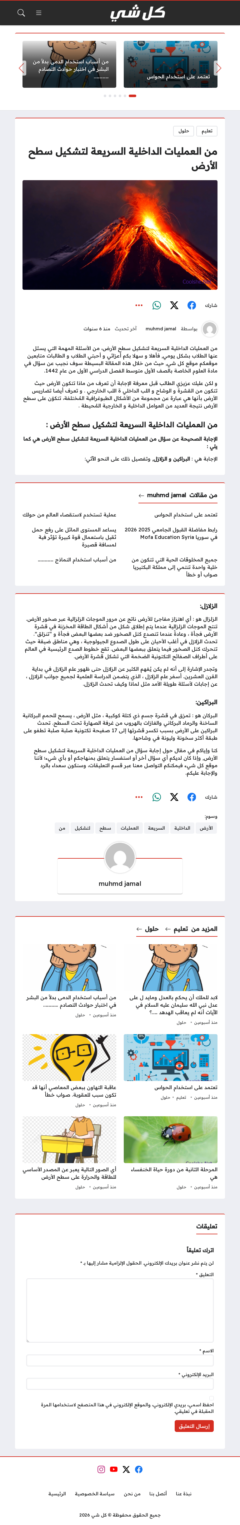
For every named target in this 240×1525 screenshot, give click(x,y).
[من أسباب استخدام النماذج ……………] (69, 567)
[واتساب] (156, 305)
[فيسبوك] (191, 305)
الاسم (206, 1351)
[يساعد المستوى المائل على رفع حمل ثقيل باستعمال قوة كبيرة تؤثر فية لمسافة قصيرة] (69, 537)
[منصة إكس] (174, 305)
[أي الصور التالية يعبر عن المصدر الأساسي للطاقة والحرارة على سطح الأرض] (69, 1153)
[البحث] (21, 13)
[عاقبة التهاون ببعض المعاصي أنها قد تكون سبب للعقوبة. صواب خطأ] (69, 1071)
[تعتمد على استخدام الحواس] (171, 64)
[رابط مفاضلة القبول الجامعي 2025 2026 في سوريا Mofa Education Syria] (171, 537)
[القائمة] (38, 13)
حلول (183, 131)
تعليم (207, 131)
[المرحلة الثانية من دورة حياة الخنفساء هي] (171, 1153)
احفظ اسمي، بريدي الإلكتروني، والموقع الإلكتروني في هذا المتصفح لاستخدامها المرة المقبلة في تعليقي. (127, 1408)
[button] (132, 96)
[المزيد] (139, 305)
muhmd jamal (161, 329)
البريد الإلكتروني (196, 1374)
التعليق (205, 1274)
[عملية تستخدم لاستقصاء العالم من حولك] (69, 514)
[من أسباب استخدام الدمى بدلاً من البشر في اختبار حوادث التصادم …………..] (69, 64)
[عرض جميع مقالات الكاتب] (210, 329)
